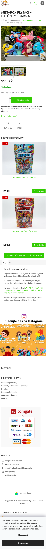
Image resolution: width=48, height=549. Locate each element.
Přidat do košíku (23, 100)
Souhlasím (23, 543)
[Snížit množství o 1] (10, 101)
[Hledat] (29, 3)
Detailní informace (8, 116)
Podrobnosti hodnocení (32, 20)
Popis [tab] (5, 263)
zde (36, 528)
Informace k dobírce (9, 395)
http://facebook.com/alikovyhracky (18, 468)
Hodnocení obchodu (9, 392)
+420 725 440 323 (12, 464)
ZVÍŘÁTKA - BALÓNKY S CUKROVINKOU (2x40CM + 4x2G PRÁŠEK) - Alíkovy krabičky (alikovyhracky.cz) (23, 290)
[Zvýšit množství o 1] (10, 98)
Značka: (13, 23)
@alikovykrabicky (11, 475)
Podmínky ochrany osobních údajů (14, 386)
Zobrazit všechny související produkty (24, 255)
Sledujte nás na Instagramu (25, 320)
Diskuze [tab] (12, 263)
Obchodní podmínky (9, 382)
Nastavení (23, 535)
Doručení (4, 389)
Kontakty (4, 398)
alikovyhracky (10, 471)
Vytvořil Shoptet (26, 493)
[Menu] (42, 3)
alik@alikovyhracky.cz (13, 460)
